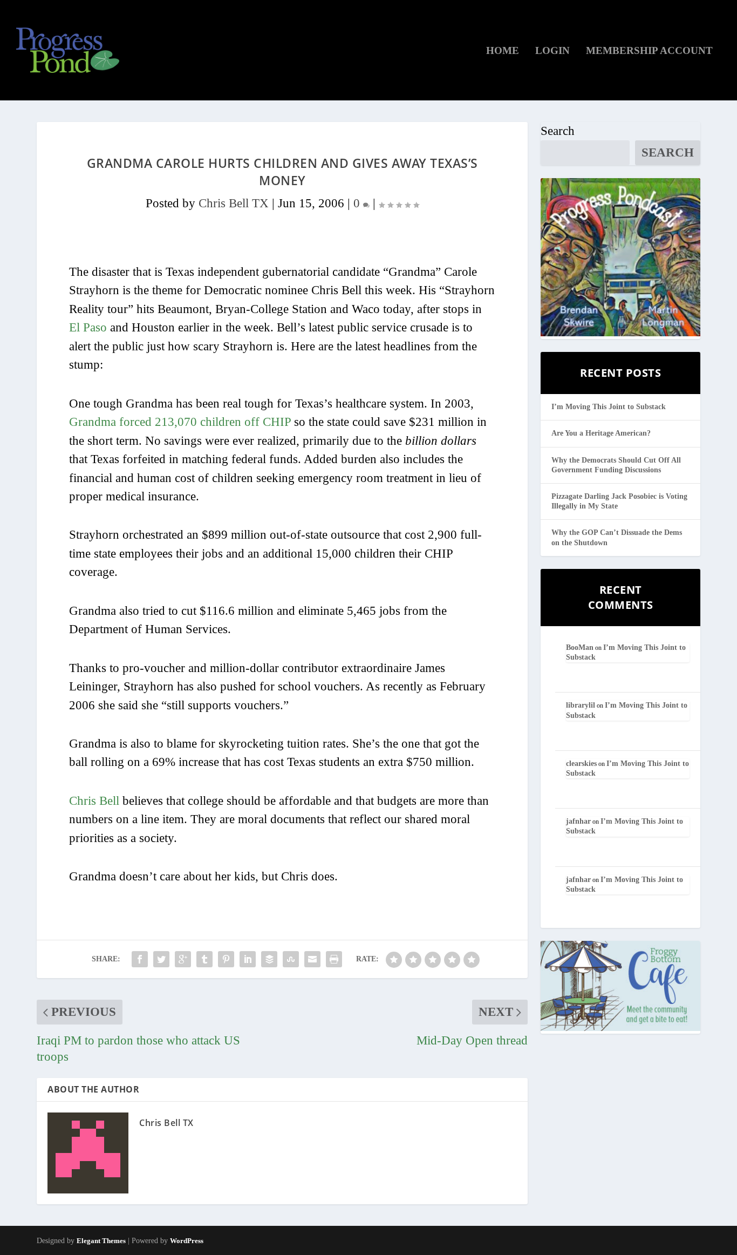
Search (558, 131)
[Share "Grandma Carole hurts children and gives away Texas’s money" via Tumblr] (204, 959)
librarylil (580, 705)
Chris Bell (94, 801)
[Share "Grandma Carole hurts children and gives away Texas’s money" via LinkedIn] (247, 959)
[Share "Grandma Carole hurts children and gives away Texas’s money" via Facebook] (140, 959)
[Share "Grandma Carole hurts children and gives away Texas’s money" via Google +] (183, 959)
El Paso (88, 327)
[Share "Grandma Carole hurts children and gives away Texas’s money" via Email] (312, 959)
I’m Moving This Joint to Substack (608, 407)
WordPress (186, 1241)
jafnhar (578, 821)
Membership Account (649, 51)
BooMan (579, 647)
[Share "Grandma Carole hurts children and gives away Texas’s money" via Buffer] (269, 959)
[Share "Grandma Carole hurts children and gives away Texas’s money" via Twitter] (161, 959)
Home (502, 51)
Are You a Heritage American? (601, 433)
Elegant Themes (101, 1241)
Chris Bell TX (234, 203)
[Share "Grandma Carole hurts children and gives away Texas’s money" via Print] (334, 959)
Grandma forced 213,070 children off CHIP (180, 422)
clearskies (581, 763)
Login (552, 51)
